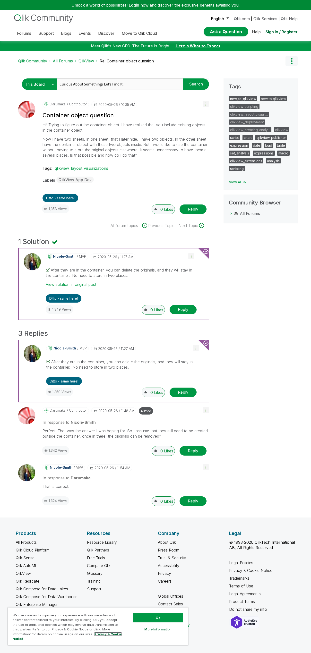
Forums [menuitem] (24, 33)
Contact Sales (170, 604)
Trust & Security (172, 557)
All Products (26, 542)
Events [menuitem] (84, 33)
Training (94, 581)
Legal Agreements (245, 593)
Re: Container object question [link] (127, 61)
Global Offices (170, 596)
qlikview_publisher (271, 138)
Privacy (164, 573)
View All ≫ (237, 182)
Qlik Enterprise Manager (37, 604)
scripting (237, 169)
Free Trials (96, 557)
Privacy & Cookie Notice (250, 570)
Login (134, 5)
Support (94, 588)
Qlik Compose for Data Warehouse (47, 596)
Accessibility (168, 565)
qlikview (281, 130)
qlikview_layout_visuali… (249, 114)
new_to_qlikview (243, 99)
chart (248, 138)
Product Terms (242, 601)
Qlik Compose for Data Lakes (42, 588)
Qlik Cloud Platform (33, 550)
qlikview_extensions (246, 161)
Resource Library (102, 542)
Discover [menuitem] (106, 33)
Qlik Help (289, 18)
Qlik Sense (25, 557)
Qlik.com (242, 18)
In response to (69, 422)
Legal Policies (241, 562)
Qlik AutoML (26, 565)
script (234, 138)
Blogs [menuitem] (66, 33)
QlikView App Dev (75, 180)
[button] (206, 104)
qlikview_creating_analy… (250, 130)
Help (256, 31)
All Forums (63, 61)
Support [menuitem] (46, 33)
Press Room (168, 550)
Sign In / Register (282, 31)
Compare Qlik (99, 565)
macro (283, 153)
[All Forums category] (231, 213)
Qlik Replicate (27, 581)
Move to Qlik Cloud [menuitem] (139, 33)
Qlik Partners (98, 550)
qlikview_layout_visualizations (81, 168)
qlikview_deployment (247, 122)
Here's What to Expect (198, 45)
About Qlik (167, 542)
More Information (158, 629)
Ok (158, 617)
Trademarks (239, 578)
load (268, 145)
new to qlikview (273, 99)
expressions (264, 153)
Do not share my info (248, 609)
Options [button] (291, 61)
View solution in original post (71, 284)
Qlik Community (32, 61)
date (256, 145)
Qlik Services (265, 18)
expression (239, 145)
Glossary (95, 573)
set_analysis (239, 153)
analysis (273, 161)
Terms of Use (241, 586)
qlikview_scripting (244, 106)
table (281, 145)
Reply (193, 209)
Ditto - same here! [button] (60, 198)
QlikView (86, 61)
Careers (165, 581)
